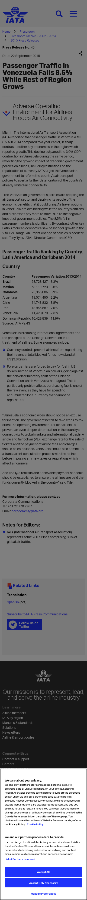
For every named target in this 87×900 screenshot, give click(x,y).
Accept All (43, 872)
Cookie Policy (34, 824)
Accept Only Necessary (43, 883)
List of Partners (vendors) (20, 859)
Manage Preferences (43, 893)
